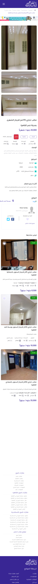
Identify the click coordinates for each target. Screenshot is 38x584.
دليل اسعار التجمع (19, 548)
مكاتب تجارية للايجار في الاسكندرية (19, 526)
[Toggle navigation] (3, 4)
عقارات (35, 574)
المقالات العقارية (32, 579)
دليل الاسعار (15, 576)
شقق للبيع (19, 535)
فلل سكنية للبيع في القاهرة (19, 500)
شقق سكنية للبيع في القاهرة (19, 496)
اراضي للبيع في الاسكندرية (19, 529)
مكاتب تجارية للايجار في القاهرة (19, 507)
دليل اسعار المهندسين (19, 544)
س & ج (34, 582)
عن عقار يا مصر (14, 579)
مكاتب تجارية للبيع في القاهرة (19, 505)
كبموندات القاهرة (19, 483)
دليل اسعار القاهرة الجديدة (19, 539)
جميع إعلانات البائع (30, 223)
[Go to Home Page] (35, 10)
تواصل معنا (15, 582)
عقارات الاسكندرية (19, 481)
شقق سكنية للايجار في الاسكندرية (19, 518)
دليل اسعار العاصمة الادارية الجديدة (19, 542)
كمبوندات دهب (19, 489)
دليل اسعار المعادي (19, 546)
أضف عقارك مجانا (13, 574)
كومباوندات (33, 576)
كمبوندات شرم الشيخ (19, 487)
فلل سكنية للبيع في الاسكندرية (19, 520)
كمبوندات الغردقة (19, 485)
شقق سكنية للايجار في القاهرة (19, 498)
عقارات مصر (19, 476)
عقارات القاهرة (19, 478)
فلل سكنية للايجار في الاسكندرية (19, 522)
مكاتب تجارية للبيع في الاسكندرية (19, 524)
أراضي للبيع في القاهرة (19, 509)
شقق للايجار (19, 537)
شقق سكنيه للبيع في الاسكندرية (19, 515)
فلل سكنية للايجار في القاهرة (19, 502)
